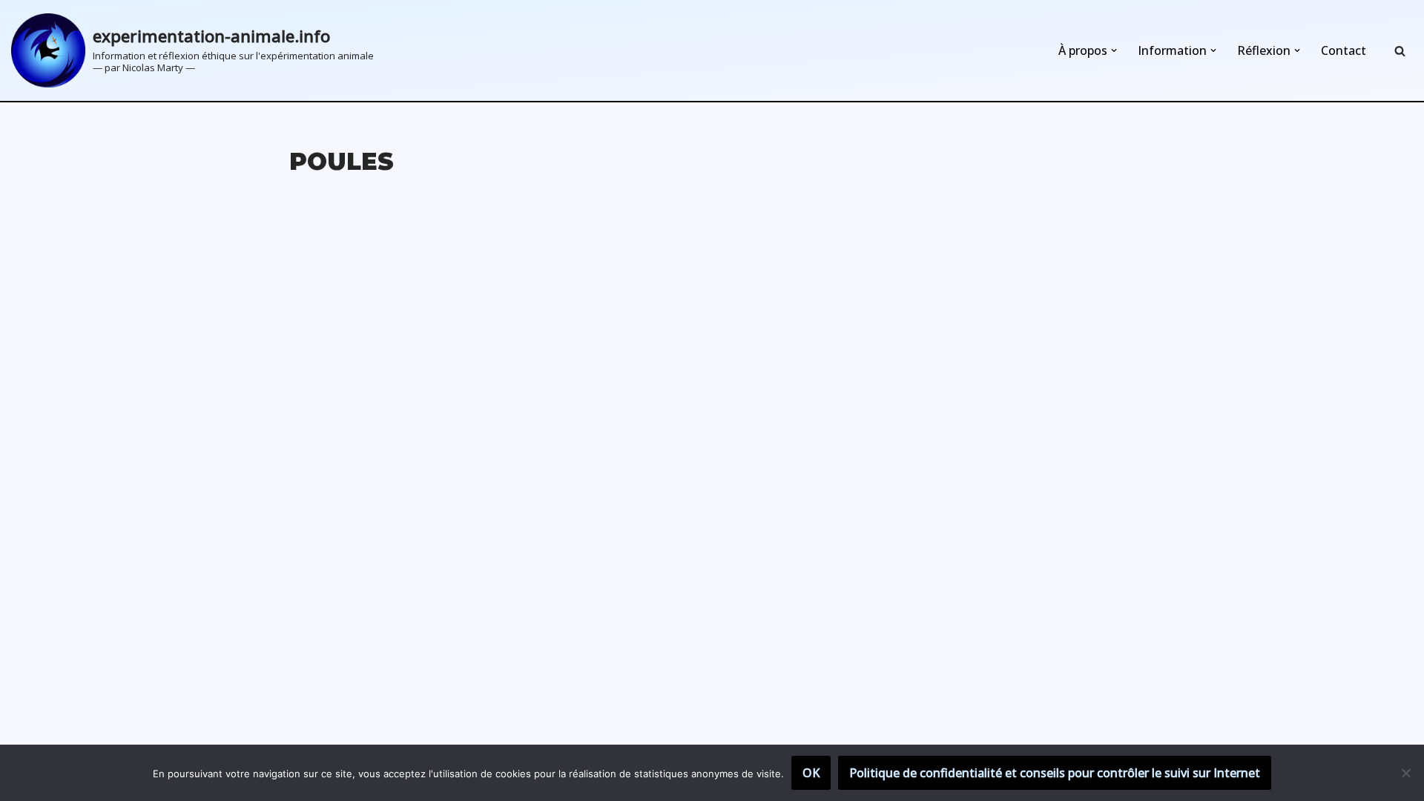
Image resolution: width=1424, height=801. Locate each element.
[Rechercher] (1399, 50)
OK (811, 773)
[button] (1114, 50)
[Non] (1405, 772)
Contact (1343, 50)
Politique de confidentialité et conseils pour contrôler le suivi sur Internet (1054, 773)
